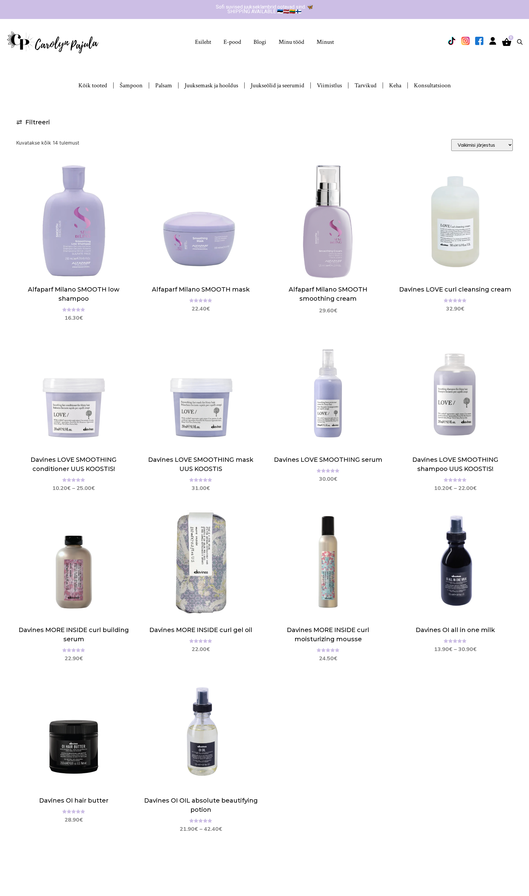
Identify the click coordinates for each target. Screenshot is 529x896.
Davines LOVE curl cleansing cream (455, 289)
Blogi (259, 42)
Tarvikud (366, 85)
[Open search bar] (520, 41)
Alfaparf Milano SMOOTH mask (201, 289)
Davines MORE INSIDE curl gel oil (200, 630)
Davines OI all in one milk (455, 630)
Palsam (163, 85)
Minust (325, 42)
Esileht (203, 42)
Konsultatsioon (432, 85)
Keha (395, 85)
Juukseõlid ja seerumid (277, 85)
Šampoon (131, 85)
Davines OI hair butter (73, 800)
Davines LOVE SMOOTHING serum (328, 459)
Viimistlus (329, 85)
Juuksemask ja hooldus (211, 85)
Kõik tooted (92, 85)
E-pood (232, 42)
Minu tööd (291, 42)
